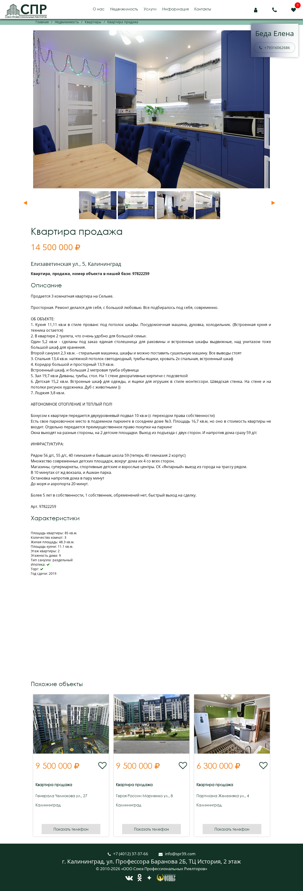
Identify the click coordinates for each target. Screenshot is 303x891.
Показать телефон (71, 829)
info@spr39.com (180, 853)
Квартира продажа (54, 785)
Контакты (202, 8)
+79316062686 (277, 47)
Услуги (150, 8)
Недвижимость (124, 8)
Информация (175, 8)
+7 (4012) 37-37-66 (131, 853)
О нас (98, 8)
